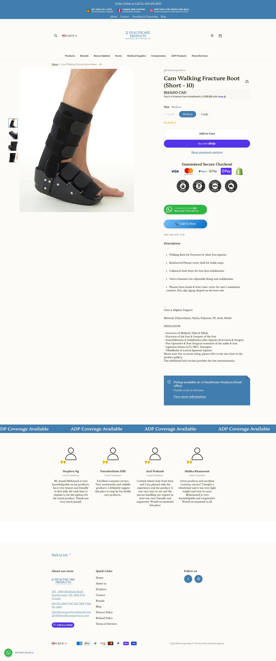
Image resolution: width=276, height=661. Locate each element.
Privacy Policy (104, 612)
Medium (188, 114)
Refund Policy (104, 618)
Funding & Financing (145, 16)
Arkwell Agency (216, 643)
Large (204, 114)
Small (170, 114)
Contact (124, 16)
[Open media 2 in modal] (77, 140)
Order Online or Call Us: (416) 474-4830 (138, 3)
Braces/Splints (102, 55)
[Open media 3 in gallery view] (13, 146)
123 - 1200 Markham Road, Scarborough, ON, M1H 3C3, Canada (68, 595)
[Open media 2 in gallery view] (13, 134)
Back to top (60, 554)
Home (55, 64)
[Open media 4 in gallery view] (13, 157)
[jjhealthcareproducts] (138, 35)
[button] (56, 36)
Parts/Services (200, 55)
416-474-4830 (59, 603)
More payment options (207, 152)
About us (101, 583)
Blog (163, 16)
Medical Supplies (136, 55)
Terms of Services (106, 623)
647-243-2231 (77, 603)
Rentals (84, 55)
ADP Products (179, 55)
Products (70, 55)
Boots (118, 55)
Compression (158, 55)
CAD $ (70, 35)
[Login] (212, 36)
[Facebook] (188, 579)
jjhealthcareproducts (182, 643)
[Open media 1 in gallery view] (13, 123)
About (113, 16)
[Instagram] (198, 579)
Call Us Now (185, 224)
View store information (190, 396)
